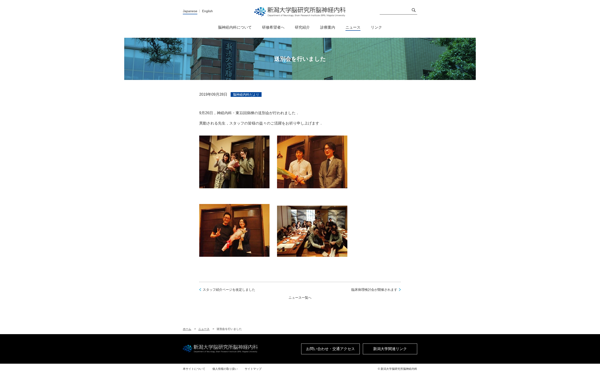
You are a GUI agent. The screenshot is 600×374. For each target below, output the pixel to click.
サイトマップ (253, 368)
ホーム (187, 329)
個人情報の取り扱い (225, 368)
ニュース (204, 329)
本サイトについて (194, 368)
